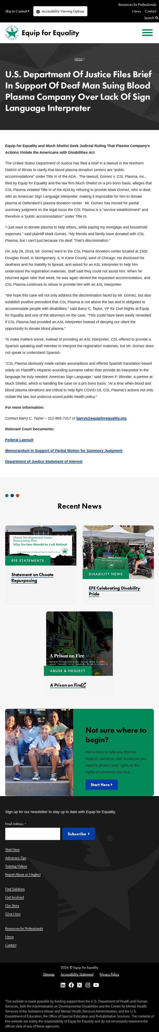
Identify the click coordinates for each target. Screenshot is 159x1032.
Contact (150, 11)
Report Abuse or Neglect (23, 874)
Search (149, 17)
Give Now (12, 913)
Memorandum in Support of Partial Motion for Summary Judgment (63, 451)
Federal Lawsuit (19, 440)
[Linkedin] (63, 987)
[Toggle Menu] (147, 33)
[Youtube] (96, 987)
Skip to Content (16, 11)
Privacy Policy (109, 974)
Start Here (100, 784)
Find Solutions (15, 888)
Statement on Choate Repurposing (32, 577)
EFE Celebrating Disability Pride (114, 591)
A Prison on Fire (68, 685)
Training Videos (16, 866)
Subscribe (77, 834)
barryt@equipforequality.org (101, 418)
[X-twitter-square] (79, 987)
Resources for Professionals (137, 4)
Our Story (12, 905)
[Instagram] (87, 987)
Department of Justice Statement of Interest (43, 461)
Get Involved (14, 897)
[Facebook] (71, 987)
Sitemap (48, 974)
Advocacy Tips (15, 857)
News (136, 11)
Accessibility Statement (77, 974)
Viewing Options (63, 11)
